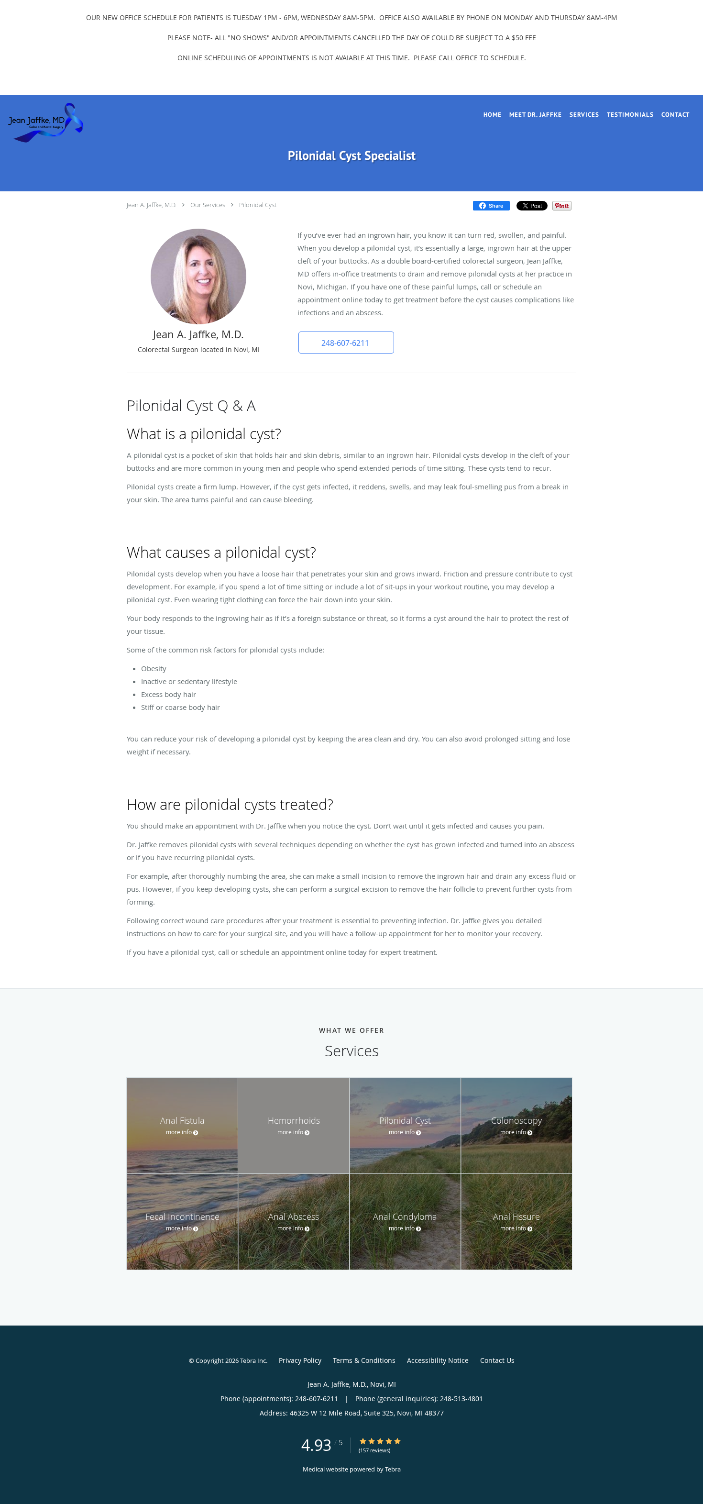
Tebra (393, 1469)
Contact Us (497, 1360)
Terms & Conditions (364, 1360)
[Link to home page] (42, 122)
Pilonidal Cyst (257, 204)
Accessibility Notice (438, 1360)
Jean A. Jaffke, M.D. (151, 204)
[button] (346, 343)
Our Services (207, 204)
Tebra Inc (253, 1360)
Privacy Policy (300, 1360)
